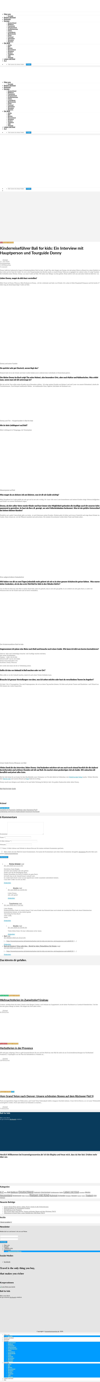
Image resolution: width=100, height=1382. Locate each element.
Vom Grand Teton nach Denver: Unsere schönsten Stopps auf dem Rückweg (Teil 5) (47, 1096)
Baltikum (11, 24)
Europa (6, 89)
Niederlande (12, 34)
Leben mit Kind (9, 59)
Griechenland (12, 27)
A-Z (5, 61)
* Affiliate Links (8, 1248)
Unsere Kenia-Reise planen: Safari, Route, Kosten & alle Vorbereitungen (26, 1207)
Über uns (7, 82)
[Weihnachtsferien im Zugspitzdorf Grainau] (19, 994)
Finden (28, 64)
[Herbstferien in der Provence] (19, 1042)
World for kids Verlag (75, 777)
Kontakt (10, 84)
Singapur (11, 51)
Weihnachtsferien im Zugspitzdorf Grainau (24, 1000)
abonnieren (82, 852)
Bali (9, 46)
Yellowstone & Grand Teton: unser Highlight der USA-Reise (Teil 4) (24, 1213)
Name (2, 837)
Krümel (5, 260)
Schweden (11, 38)
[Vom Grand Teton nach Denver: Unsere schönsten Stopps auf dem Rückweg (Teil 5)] (19, 1090)
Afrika (10, 45)
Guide (14, 789)
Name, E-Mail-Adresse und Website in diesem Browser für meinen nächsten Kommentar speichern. (33, 848)
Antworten (7, 883)
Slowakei (11, 40)
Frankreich (11, 26)
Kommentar (3, 834)
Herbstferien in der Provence (16, 1048)
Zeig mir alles (4, 808)
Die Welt (7, 43)
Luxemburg (11, 32)
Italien (10, 30)
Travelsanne (13, 903)
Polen (10, 35)
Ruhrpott (7, 87)
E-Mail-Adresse (5, 841)
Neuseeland (12, 49)
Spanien (10, 41)
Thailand (11, 54)
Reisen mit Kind (10, 85)
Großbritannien (13, 29)
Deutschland (12, 23)
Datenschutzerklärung (11, 853)
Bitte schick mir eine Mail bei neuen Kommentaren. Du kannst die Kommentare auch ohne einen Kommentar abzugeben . (45, 852)
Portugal (10, 37)
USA (9, 56)
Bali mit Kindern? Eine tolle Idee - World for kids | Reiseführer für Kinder (30, 946)
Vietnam (10, 57)
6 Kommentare (5, 263)
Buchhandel (13, 1119)
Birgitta (15, 888)
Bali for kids (7, 779)
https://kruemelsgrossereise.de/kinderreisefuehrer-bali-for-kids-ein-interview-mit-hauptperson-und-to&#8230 (40, 941)
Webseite (3, 844)
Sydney (10, 53)
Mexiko (10, 48)
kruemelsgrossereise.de (52, 1331)
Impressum (7, 1250)
